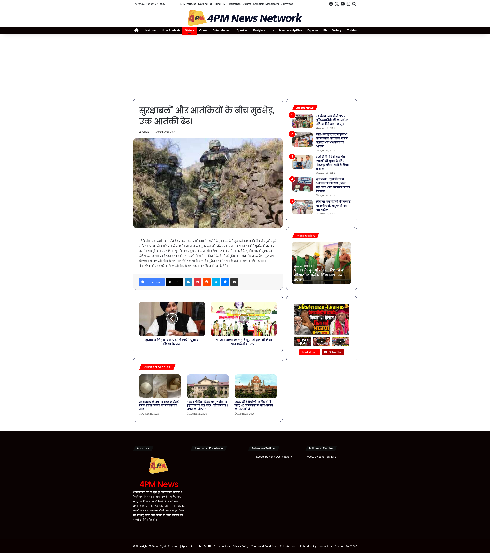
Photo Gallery (332, 30)
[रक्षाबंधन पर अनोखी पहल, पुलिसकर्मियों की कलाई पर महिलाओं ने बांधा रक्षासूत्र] (302, 121)
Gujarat (247, 3)
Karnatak (258, 3)
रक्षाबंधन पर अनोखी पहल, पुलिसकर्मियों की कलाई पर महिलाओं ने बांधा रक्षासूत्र (332, 120)
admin (145, 132)
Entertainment (222, 30)
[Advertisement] (245, 66)
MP (225, 3)
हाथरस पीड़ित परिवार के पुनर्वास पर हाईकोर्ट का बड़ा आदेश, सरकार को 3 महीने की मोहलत (207, 405)
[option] (321, 263)
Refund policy (308, 546)
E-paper (312, 30)
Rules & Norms (288, 546)
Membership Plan (290, 30)
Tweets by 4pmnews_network (274, 456)
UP (211, 3)
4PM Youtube (188, 3)
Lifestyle (257, 30)
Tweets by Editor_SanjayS (320, 456)
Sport (240, 30)
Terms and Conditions (264, 546)
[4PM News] (245, 18)
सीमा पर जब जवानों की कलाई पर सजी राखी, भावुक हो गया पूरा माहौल (333, 206)
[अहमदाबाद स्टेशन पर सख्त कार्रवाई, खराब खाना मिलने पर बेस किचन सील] (160, 386)
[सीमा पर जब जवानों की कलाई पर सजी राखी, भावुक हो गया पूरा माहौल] (302, 207)
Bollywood (287, 3)
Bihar (218, 3)
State (188, 30)
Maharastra (272, 3)
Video (353, 30)
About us (224, 546)
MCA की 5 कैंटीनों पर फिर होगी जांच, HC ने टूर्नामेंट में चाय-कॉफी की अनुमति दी (254, 405)
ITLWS (353, 546)
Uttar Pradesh (171, 30)
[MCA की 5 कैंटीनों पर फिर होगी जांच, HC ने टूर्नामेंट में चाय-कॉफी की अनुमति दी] (256, 386)
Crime (203, 30)
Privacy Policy (241, 546)
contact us (325, 546)
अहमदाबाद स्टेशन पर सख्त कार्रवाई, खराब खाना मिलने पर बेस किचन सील (159, 405)
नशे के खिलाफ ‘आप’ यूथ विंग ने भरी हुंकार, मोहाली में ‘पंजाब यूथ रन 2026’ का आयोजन (319, 275)
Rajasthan (235, 3)
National (203, 3)
